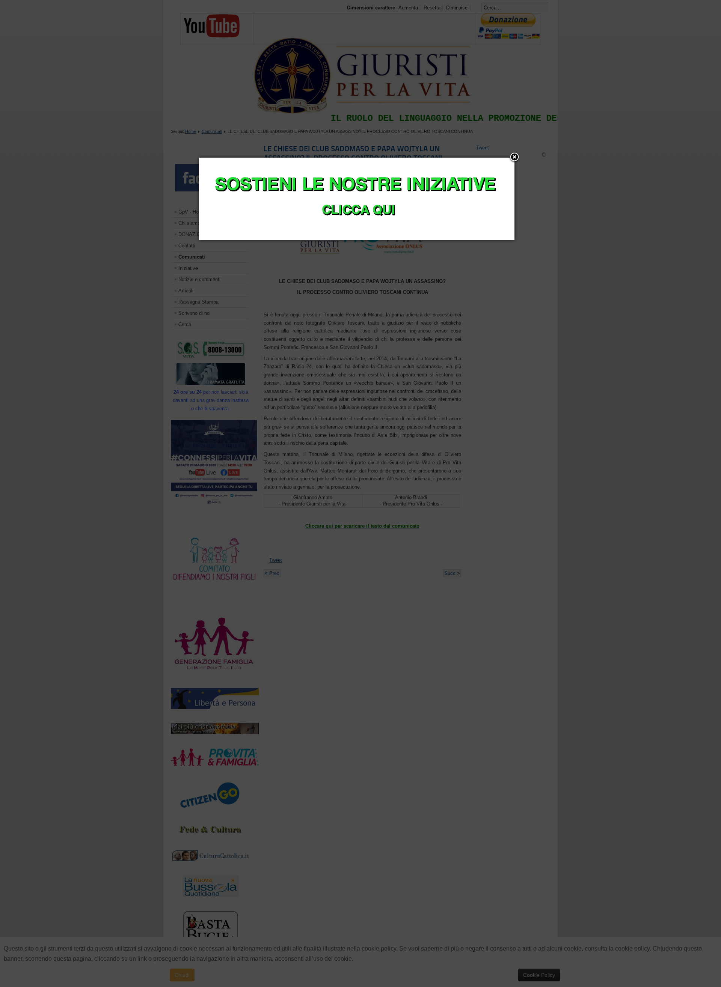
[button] (514, 157)
